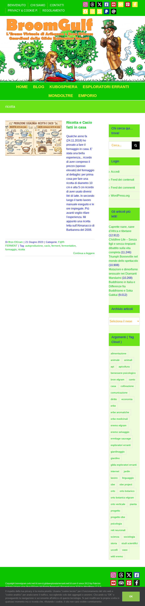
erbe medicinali (119, 418)
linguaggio (128, 477)
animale (115, 360)
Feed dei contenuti (122, 179)
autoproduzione (34, 245)
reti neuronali (118, 530)
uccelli (114, 549)
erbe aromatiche (120, 412)
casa (113, 386)
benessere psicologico (123, 373)
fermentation (69, 245)
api (112, 366)
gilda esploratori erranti (124, 464)
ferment (55, 245)
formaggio (11, 249)
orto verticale (118, 504)
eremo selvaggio (120, 432)
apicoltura (124, 366)
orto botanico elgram (122, 497)
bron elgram (117, 379)
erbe (113, 405)
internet (115, 471)
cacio (47, 245)
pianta (133, 504)
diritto (114, 399)
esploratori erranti (120, 445)
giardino (115, 458)
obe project (126, 484)
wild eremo (117, 556)
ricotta (21, 249)
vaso (124, 549)
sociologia (129, 536)
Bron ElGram (15, 242)
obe (113, 484)
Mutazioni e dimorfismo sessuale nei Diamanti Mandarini (123, 273)
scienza (115, 536)
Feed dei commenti (123, 187)
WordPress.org (120, 195)
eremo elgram (118, 425)
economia (126, 399)
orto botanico (127, 491)
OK (131, 596)
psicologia (116, 523)
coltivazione (127, 386)
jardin (127, 471)
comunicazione (119, 392)
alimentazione (118, 353)
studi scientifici (129, 543)
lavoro (114, 477)
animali (128, 360)
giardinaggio (117, 451)
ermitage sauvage (121, 438)
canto (132, 379)
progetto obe (118, 517)
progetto (115, 510)
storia (114, 543)
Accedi (115, 171)
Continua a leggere (84, 253)
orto (113, 491)
